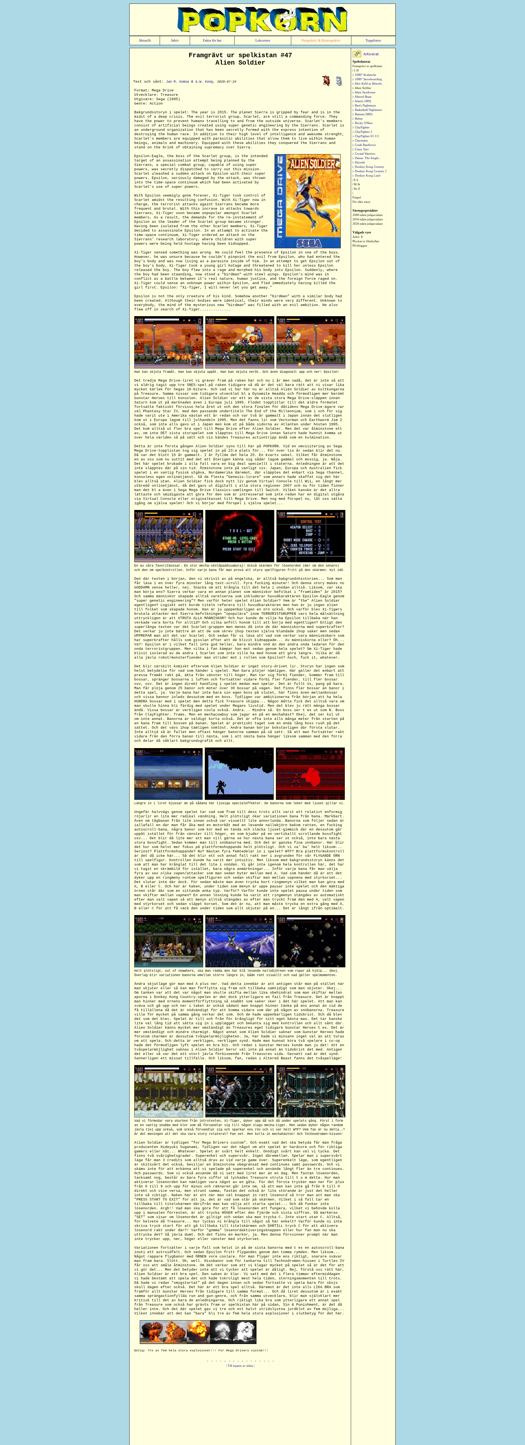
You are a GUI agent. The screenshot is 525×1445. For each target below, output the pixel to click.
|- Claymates (360, 140)
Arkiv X (357, 236)
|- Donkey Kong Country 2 (369, 171)
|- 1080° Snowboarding (367, 79)
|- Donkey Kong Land (366, 175)
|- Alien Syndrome (363, 92)
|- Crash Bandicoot (364, 144)
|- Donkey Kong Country (368, 166)
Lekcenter (262, 40)
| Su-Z (356, 188)
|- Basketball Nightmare (367, 109)
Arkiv (175, 40)
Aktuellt (145, 40)
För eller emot (361, 201)
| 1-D (355, 70)
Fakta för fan (212, 40)
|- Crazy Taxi (360, 149)
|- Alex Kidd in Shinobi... (368, 83)
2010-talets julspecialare (367, 219)
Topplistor (373, 40)
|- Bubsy (357, 118)
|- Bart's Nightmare (364, 105)
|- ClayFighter (361, 127)
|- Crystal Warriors (363, 153)
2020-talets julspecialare (367, 223)
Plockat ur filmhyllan (365, 241)
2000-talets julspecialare (367, 215)
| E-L (355, 179)
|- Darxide (358, 162)
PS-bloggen (359, 245)
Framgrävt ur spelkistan (367, 66)
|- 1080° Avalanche (364, 74)
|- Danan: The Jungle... (366, 158)
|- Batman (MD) (362, 114)
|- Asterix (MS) (361, 101)
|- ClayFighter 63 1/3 (365, 136)
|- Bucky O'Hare (362, 123)
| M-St (356, 184)
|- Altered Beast (361, 96)
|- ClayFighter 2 (362, 131)
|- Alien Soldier (361, 88)
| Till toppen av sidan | (240, 1365)
